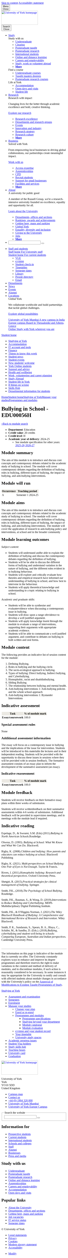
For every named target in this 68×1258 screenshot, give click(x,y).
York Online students (20, 366)
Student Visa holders (19, 1043)
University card (16, 1053)
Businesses (14, 1152)
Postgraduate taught (19, 1173)
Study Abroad (16, 378)
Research (13, 94)
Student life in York (19, 381)
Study (11, 35)
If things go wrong (18, 384)
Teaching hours (16, 1049)
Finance (12, 350)
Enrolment (14, 1002)
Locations (13, 295)
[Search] (42, 243)
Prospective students (19, 1134)
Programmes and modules (23, 400)
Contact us (14, 1097)
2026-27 (30, 445)
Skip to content (9, 2)
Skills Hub (14, 388)
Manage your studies (19, 1006)
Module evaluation (32, 1028)
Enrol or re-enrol (24, 1012)
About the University (20, 1207)
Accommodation (17, 344)
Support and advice (19, 369)
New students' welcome (21, 362)
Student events (16, 359)
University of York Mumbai (23, 1103)
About (11, 189)
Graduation (14, 1056)
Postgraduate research (20, 1177)
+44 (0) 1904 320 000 (20, 1100)
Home (4, 397)
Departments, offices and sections (26, 1210)
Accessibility (15, 1247)
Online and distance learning (24, 1180)
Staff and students (18, 248)
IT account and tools (19, 347)
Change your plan (25, 1009)
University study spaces (28, 1037)
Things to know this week (22, 353)
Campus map (15, 1094)
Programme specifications (36, 1018)
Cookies (12, 1241)
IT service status (17, 1220)
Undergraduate (16, 1170)
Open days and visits (19, 1192)
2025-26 (20, 445)
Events (12, 289)
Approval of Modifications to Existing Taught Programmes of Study (31, 983)
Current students (17, 1137)
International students (20, 1140)
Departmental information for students (29, 391)
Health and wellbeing (20, 372)
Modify (12, 1253)
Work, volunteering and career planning (30, 375)
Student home (9, 335)
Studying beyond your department (41, 1021)
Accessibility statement (31, 2)
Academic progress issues (22, 1040)
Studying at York (17, 340)
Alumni (12, 292)
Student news (15, 356)
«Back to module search (14, 423)
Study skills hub (17, 1046)
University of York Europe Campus (27, 1106)
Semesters (13, 999)
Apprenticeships (17, 1183)
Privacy (12, 1238)
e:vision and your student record (33, 1031)
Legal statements (17, 1235)
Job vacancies (16, 1216)
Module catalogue (32, 1024)
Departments (15, 283)
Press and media (17, 1156)
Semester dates (16, 1223)
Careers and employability (22, 1186)
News (11, 286)
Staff (11, 1146)
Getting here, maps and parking (25, 1213)
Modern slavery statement (22, 1244)
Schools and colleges (19, 1143)
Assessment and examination (24, 996)
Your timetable (23, 1034)
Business (13, 140)
